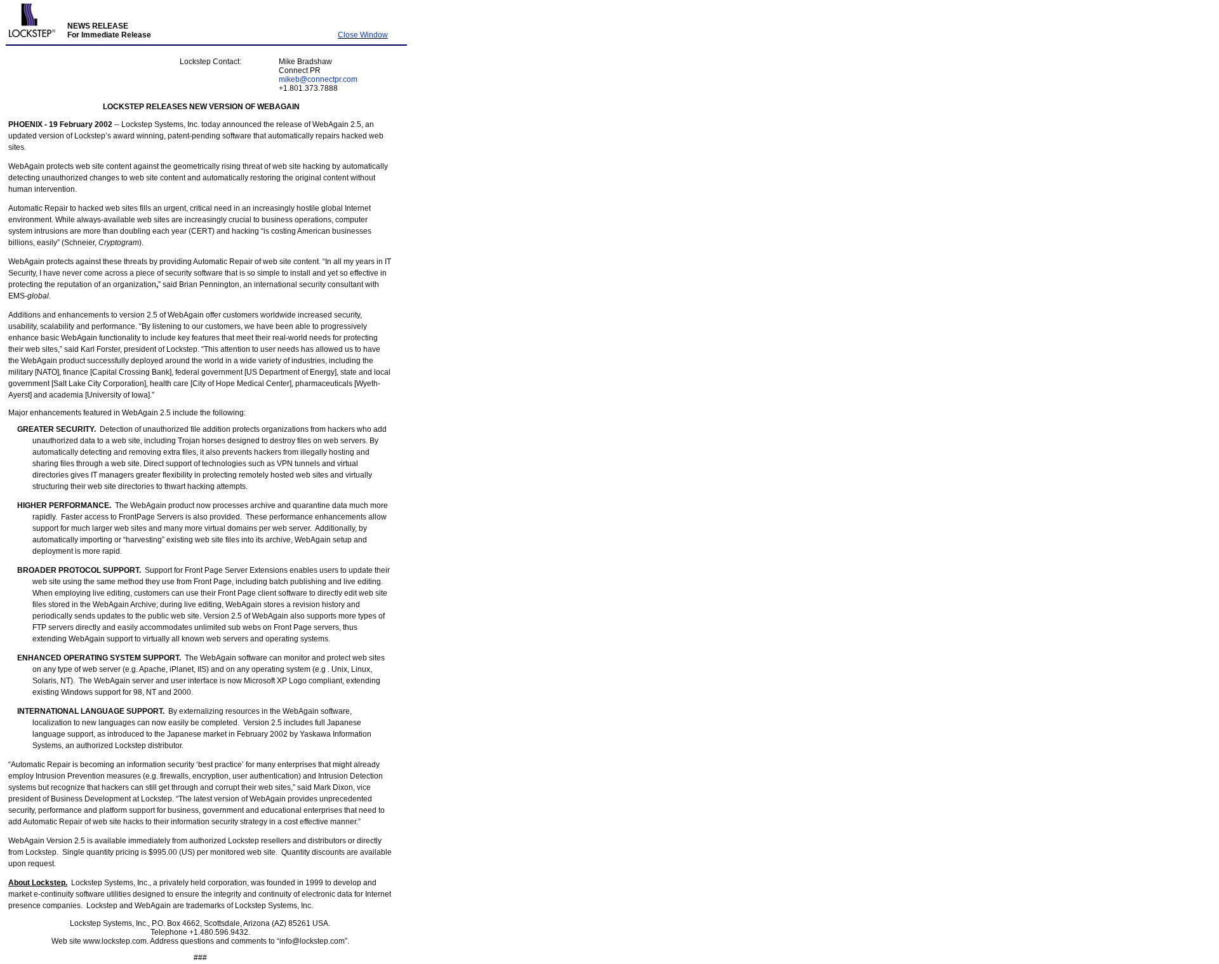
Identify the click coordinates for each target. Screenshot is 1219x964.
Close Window (363, 34)
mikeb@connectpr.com (318, 79)
